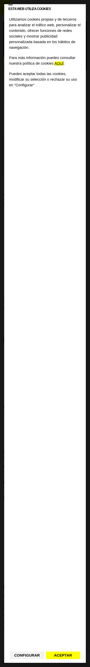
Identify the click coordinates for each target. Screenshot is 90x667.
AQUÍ (59, 63)
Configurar (27, 655)
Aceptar (63, 655)
